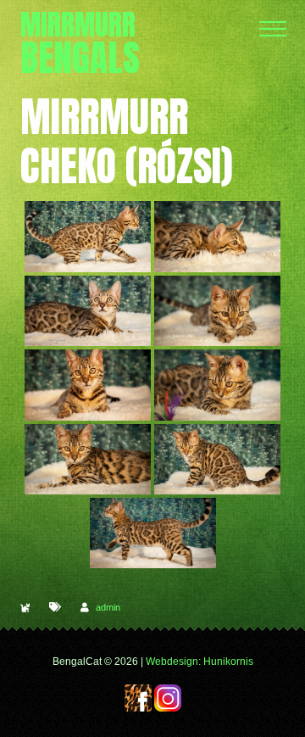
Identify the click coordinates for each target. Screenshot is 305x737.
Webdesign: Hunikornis (199, 661)
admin (108, 607)
